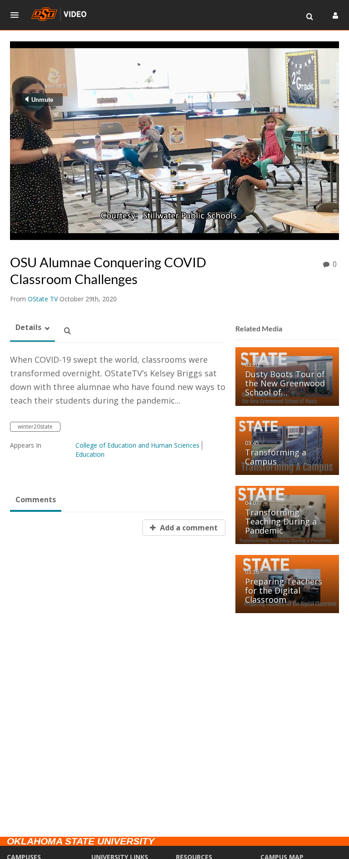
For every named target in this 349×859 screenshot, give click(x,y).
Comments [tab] (35, 499)
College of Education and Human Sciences (137, 445)
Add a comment (188, 528)
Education (90, 454)
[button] (17, 15)
